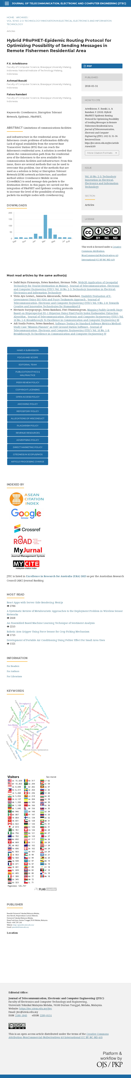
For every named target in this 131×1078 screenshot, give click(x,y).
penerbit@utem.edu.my (20, 927)
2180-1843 (21, 1015)
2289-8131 (46, 1015)
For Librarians (14, 676)
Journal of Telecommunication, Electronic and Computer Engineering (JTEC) (69, 3)
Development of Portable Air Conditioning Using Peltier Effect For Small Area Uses (56, 640)
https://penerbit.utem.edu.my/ (23, 925)
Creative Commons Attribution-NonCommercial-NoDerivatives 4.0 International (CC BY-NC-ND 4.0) (59, 1035)
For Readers (13, 666)
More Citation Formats (99, 152)
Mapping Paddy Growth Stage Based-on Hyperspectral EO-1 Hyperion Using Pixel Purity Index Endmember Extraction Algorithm (68, 313)
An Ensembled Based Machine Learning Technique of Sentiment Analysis (51, 623)
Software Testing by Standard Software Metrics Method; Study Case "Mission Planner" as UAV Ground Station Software (67, 325)
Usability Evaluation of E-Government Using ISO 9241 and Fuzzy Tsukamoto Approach (62, 297)
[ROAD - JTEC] (27, 544)
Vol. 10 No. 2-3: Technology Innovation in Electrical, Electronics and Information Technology (59, 22)
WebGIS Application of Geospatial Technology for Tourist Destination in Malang (66, 284)
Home (10, 17)
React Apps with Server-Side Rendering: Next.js (35, 602)
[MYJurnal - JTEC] (27, 556)
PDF (89, 66)
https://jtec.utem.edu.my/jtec (35, 1008)
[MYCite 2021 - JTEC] (27, 569)
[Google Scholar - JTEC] (27, 518)
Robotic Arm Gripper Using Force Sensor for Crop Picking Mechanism (48, 631)
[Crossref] (27, 532)
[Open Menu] (6, 3)
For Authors (13, 671)
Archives (22, 17)
